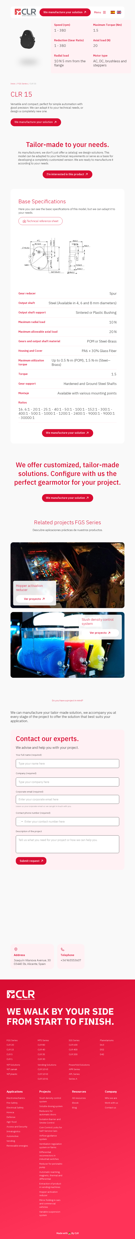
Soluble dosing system (51, 1106)
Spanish (113, 12)
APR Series (74, 1069)
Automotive (12, 1136)
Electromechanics (16, 1098)
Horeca (10, 1112)
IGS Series (74, 1040)
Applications (15, 1091)
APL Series (74, 1074)
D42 (102, 1054)
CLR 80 (41, 1044)
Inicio (13, 84)
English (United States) (119, 12)
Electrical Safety (15, 1107)
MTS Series (43, 1040)
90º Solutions (13, 1064)
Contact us (110, 1107)
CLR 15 (10, 1049)
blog (74, 1107)
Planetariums (107, 1040)
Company (111, 1091)
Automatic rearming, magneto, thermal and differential (50, 1175)
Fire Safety (12, 1102)
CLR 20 (10, 1044)
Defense (11, 1117)
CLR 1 (10, 1059)
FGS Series (22, 84)
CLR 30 (41, 1059)
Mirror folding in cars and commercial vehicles (49, 1203)
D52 (102, 1049)
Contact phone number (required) (33, 813)
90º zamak (12, 1069)
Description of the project (29, 831)
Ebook (75, 1102)
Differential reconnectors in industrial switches (49, 1155)
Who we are (111, 1098)
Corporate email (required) (29, 791)
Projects (45, 1091)
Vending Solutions (47, 1064)
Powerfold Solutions (79, 1064)
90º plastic (12, 1074)
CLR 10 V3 (43, 1069)
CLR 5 (10, 1054)
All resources (79, 1098)
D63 (102, 1044)
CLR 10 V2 (43, 1074)
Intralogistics (13, 1131)
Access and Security (17, 1126)
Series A (73, 1078)
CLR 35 (41, 1054)
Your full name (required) (29, 755)
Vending (11, 1140)
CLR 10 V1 (43, 1078)
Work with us (111, 1102)
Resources (79, 1091)
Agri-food (11, 1121)
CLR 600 (73, 1044)
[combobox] (20, 821)
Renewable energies (17, 1145)
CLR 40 (41, 1049)
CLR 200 (73, 1054)
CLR (77, 1233)
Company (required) (26, 773)
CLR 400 (73, 1049)
